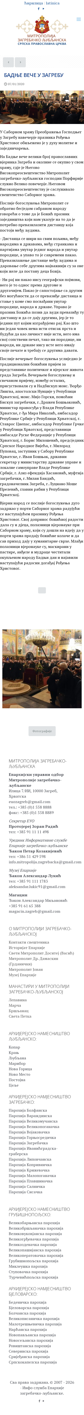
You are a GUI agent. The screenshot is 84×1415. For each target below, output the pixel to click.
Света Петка (20, 1016)
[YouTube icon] (43, 8)
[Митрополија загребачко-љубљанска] (42, 30)
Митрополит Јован (26, 969)
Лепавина (18, 999)
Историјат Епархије (27, 947)
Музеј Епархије (22, 974)
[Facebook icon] (38, 8)
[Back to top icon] (76, 1407)
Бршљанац (19, 1010)
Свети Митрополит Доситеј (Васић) (41, 953)
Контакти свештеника (29, 942)
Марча (15, 1005)
